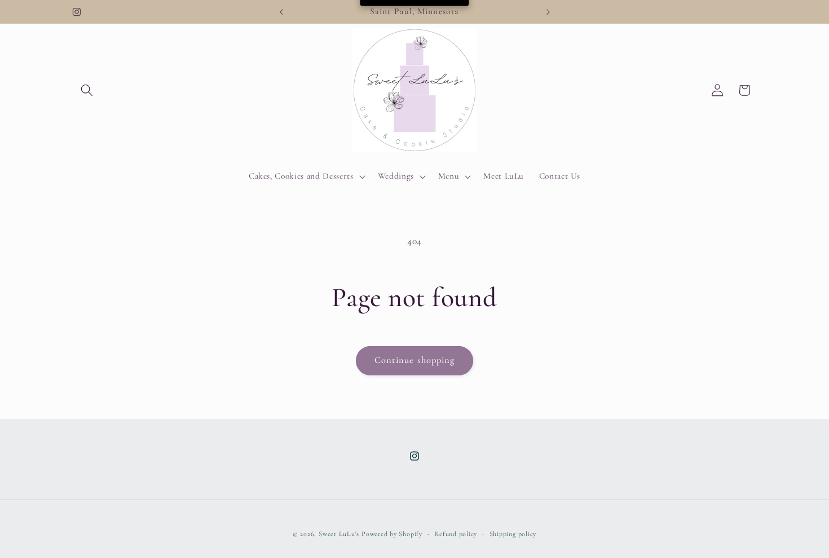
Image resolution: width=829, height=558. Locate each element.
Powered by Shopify (391, 534)
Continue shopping (414, 360)
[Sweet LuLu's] (415, 90)
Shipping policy (513, 534)
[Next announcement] (548, 12)
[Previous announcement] (281, 12)
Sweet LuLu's (339, 534)
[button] (86, 90)
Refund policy (455, 534)
